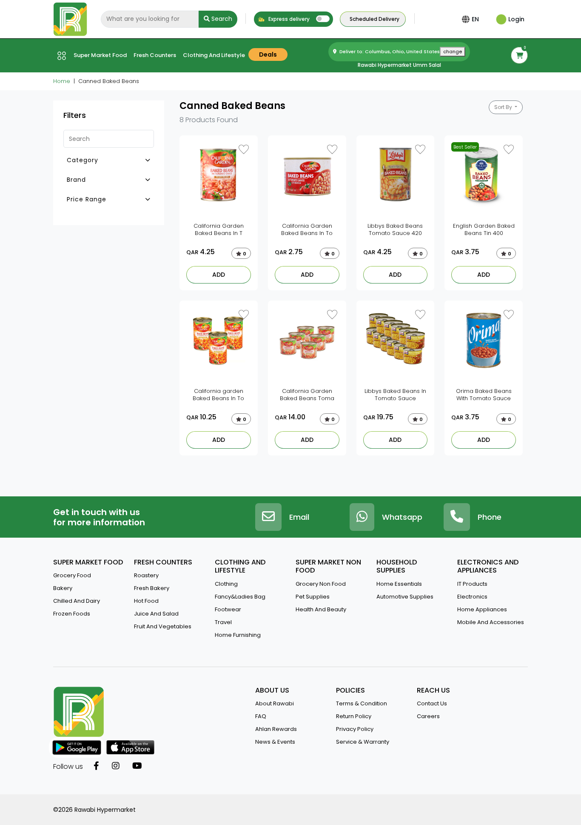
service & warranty (362, 742)
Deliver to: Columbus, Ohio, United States (400, 51)
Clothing (226, 584)
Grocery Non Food (321, 584)
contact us (432, 703)
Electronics (472, 597)
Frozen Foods (71, 614)
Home (61, 81)
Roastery (146, 575)
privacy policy (354, 729)
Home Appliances (482, 609)
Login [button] (515, 19)
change (452, 51)
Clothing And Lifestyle (214, 55)
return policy (353, 716)
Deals (268, 54)
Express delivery (288, 19)
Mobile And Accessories (490, 622)
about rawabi (274, 703)
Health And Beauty (321, 609)
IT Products (472, 584)
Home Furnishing (238, 635)
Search (221, 18)
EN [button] (475, 19)
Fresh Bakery (151, 588)
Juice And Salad (156, 614)
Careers (428, 716)
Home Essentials (399, 584)
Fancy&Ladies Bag (240, 597)
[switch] (323, 18)
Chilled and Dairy (76, 601)
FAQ (260, 716)
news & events (275, 742)
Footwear (228, 609)
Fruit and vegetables (162, 626)
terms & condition (361, 703)
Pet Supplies (313, 597)
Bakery (62, 588)
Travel (223, 622)
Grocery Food (72, 575)
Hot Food (146, 601)
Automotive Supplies (404, 597)
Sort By (503, 107)
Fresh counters (155, 55)
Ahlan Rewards (276, 729)
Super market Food (100, 55)
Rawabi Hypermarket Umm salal (399, 65)
